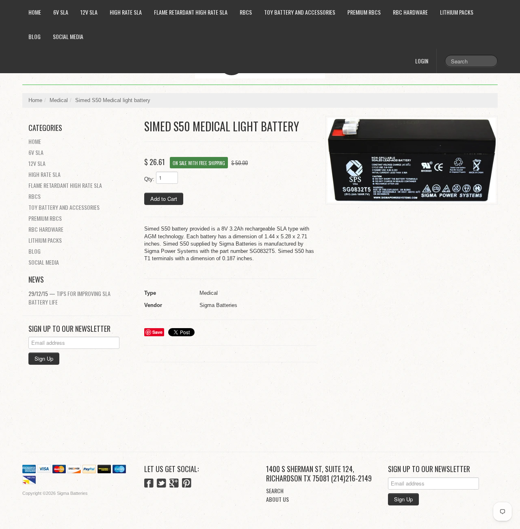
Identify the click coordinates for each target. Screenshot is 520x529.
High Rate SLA (126, 12)
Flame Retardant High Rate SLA (191, 12)
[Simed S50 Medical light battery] (411, 160)
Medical (59, 100)
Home (34, 12)
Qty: (149, 179)
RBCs (246, 12)
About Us (277, 499)
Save (157, 332)
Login (421, 61)
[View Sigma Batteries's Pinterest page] (186, 483)
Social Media (68, 36)
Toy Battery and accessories (299, 12)
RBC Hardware (410, 12)
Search (275, 490)
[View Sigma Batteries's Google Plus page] (174, 483)
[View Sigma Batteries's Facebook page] (149, 483)
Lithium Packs (456, 12)
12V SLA (89, 12)
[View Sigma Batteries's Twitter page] (161, 483)
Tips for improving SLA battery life (69, 297)
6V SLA (60, 12)
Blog (34, 36)
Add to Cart (163, 198)
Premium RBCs (364, 12)
